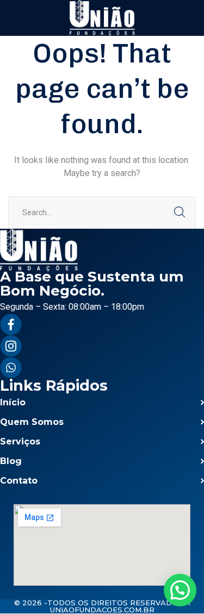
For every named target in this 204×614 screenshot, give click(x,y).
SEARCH (179, 212)
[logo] (102, 17)
